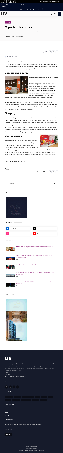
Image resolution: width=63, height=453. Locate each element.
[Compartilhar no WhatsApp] (53, 51)
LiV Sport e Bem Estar (28, 397)
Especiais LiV (16, 399)
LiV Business (17, 397)
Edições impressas (26, 399)
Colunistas (35, 399)
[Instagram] (14, 387)
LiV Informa (9, 397)
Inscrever (8, 434)
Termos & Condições (31, 448)
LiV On (37, 397)
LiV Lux (50, 397)
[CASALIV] (10, 1)
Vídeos (6, 412)
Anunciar (7, 415)
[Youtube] (33, 9)
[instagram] (30, 9)
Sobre (6, 409)
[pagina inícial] (4, 13)
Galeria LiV (43, 399)
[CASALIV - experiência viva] (50, 1)
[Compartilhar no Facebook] (50, 51)
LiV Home (44, 397)
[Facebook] (24, 9)
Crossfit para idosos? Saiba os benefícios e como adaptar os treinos (34, 265)
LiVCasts (8, 399)
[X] (10, 387)
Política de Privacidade (31, 446)
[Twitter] (27, 9)
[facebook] (6, 387)
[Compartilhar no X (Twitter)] (56, 51)
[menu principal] (59, 14)
